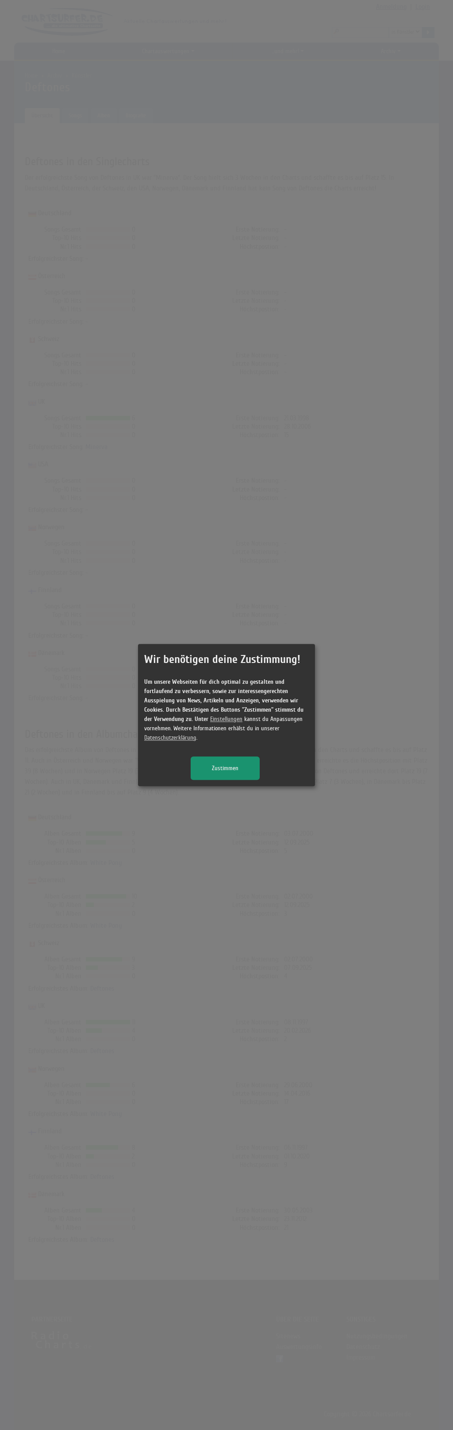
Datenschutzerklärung (170, 737)
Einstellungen (226, 719)
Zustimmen (225, 768)
